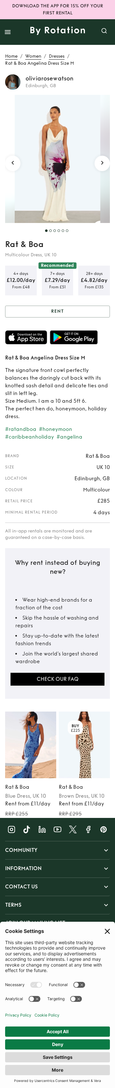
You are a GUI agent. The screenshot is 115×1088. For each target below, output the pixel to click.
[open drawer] (7, 32)
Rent (57, 311)
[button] (57, 850)
